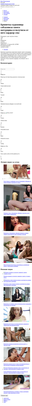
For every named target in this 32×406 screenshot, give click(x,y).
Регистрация (6, 1)
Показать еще (4, 395)
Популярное (7, 13)
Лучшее (6, 14)
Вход (2, 1)
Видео (5, 10)
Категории (6, 12)
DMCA (5, 400)
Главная (6, 17)
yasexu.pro (6, 398)
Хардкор (6, 19)
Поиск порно (7, 399)
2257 (5, 402)
